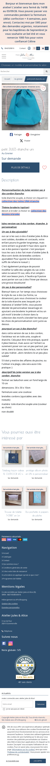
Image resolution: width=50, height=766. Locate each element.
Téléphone (7, 631)
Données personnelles (10, 607)
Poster (27, 140)
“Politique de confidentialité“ (18, 752)
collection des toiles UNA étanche (20, 201)
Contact (22, 48)
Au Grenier (7, 153)
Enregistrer (35, 134)
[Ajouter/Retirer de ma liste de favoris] (44, 167)
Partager (17, 134)
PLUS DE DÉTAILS (20, 167)
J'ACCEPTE (38, 761)
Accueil (7, 79)
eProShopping (20, 720)
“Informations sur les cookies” (23, 749)
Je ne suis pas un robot (15, 709)
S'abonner (41, 704)
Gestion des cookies (10, 603)
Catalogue (7, 557)
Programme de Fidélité (12, 578)
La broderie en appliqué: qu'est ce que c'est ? (21, 575)
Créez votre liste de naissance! (15, 571)
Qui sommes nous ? (11, 564)
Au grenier (18, 79)
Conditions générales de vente (15, 568)
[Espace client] (29, 48)
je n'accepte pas (12, 761)
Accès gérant (41, 720)
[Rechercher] (46, 71)
